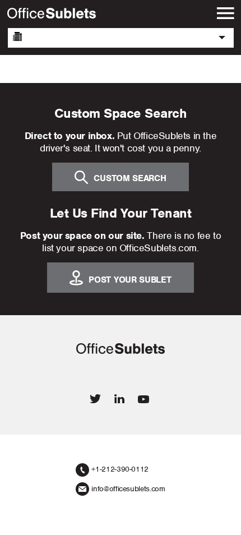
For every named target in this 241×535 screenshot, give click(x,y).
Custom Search (130, 177)
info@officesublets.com (128, 489)
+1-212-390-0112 (120, 469)
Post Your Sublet (130, 279)
